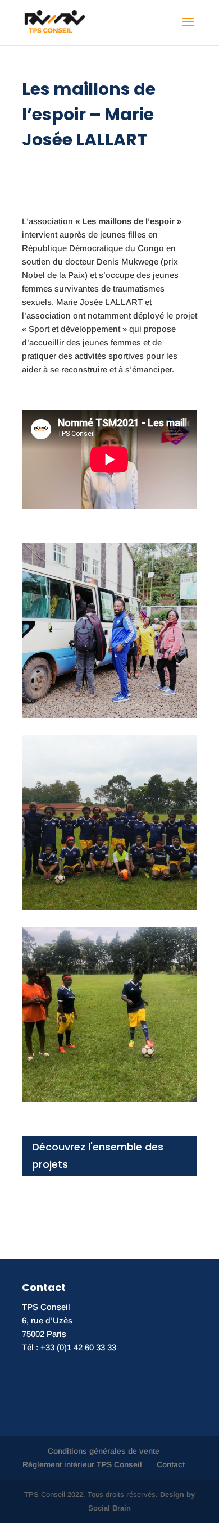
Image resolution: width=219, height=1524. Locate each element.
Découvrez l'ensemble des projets (97, 1155)
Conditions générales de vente (103, 1450)
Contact (171, 1464)
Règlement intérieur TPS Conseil (82, 1464)
